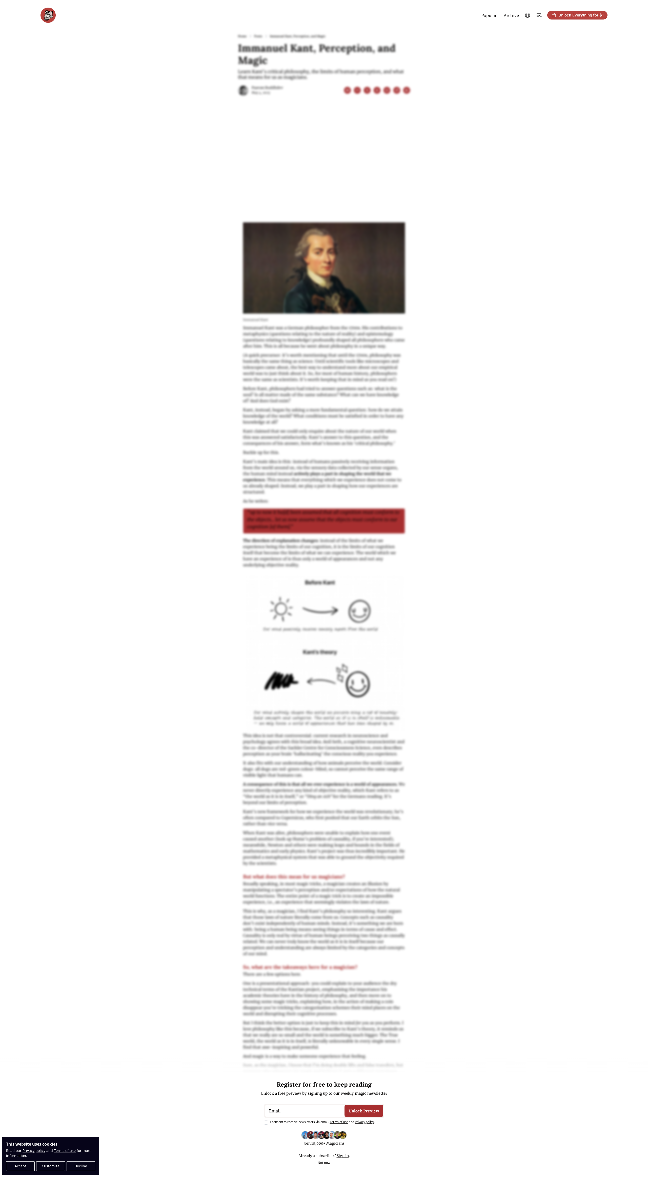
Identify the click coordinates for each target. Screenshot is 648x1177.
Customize (50, 1166)
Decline (80, 1166)
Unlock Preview (364, 1110)
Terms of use (65, 1150)
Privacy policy (34, 1150)
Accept (20, 1166)
